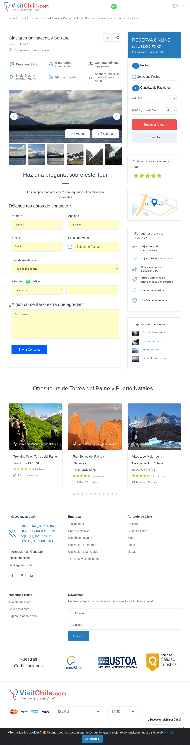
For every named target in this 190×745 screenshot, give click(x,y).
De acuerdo (92, 738)
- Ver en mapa (40, 50)
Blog (130, 537)
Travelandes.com (20, 602)
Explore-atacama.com (23, 616)
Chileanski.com (19, 609)
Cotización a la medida (83, 551)
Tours (22, 18)
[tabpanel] (36, 445)
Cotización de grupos (82, 544)
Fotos (131, 544)
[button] (175, 7)
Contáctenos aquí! (80, 537)
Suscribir (78, 635)
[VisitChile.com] (38, 694)
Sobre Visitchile (78, 531)
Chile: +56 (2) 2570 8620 (39, 526)
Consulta (154, 137)
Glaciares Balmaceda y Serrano (103, 18)
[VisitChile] (26, 6)
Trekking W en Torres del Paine (35, 456)
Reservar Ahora (154, 124)
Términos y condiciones (83, 558)
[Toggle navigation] (184, 6)
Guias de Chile (137, 531)
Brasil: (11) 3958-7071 (37, 541)
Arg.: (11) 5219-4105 (36, 536)
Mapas (131, 551)
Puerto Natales (22, 50)
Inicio (12, 18)
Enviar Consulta (29, 349)
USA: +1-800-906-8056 (38, 531)
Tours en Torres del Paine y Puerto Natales (55, 18)
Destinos (133, 523)
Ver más (169, 732)
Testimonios (76, 523)
